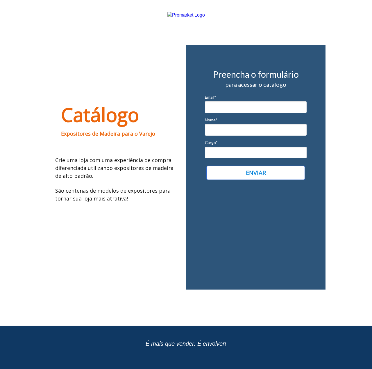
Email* (210, 97)
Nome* (211, 119)
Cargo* (211, 142)
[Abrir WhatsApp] (357, 354)
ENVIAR (256, 173)
